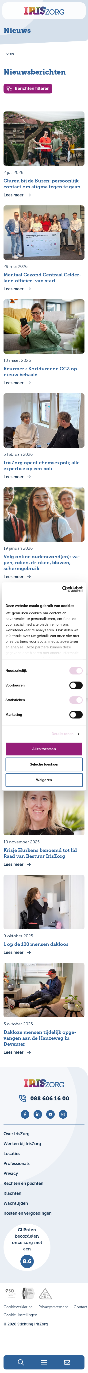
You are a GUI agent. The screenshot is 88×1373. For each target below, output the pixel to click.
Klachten (12, 1193)
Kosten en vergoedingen (28, 1213)
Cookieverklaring (18, 1307)
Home (9, 53)
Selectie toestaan (44, 764)
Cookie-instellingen (20, 1315)
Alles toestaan (44, 749)
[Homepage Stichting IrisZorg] (44, 10)
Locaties (12, 1153)
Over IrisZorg (17, 1133)
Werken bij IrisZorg (22, 1143)
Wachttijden (16, 1203)
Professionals (17, 1163)
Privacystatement (53, 1307)
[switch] (76, 685)
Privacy (11, 1173)
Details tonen (62, 734)
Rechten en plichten (23, 1183)
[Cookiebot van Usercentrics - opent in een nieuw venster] (63, 589)
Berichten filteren (32, 88)
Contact (80, 1307)
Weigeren (44, 780)
